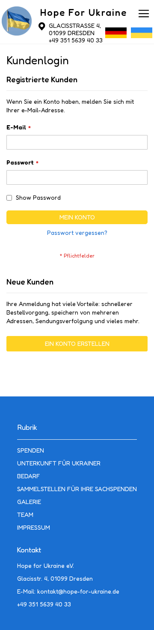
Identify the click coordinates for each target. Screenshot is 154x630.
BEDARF (28, 476)
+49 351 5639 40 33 (76, 40)
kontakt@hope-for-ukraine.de (78, 591)
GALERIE (29, 501)
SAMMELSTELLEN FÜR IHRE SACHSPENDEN (77, 488)
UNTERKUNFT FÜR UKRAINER (59, 463)
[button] (116, 34)
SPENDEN (30, 450)
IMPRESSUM (33, 527)
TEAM (25, 514)
